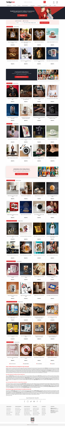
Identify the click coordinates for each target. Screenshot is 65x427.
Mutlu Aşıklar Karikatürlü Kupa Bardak (52, 60)
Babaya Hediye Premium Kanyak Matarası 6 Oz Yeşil (52, 118)
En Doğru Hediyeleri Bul (44, 22)
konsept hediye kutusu (52, 386)
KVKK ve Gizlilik (8, 413)
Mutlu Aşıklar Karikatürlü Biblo (52, 214)
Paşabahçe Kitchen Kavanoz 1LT (52, 357)
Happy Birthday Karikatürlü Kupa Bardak (13, 296)
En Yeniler (14, 5)
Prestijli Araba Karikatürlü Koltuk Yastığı (39, 99)
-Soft (28, 424)
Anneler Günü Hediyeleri (36, 412)
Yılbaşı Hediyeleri (35, 410)
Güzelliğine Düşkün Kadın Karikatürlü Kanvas (25, 139)
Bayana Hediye (44, 409)
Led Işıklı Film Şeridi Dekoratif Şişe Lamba (39, 61)
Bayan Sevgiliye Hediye (27, 413)
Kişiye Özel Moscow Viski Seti (39, 195)
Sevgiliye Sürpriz (17, 413)
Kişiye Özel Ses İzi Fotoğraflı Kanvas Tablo (26, 61)
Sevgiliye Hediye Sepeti (27, 409)
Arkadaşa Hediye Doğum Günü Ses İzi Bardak (12, 277)
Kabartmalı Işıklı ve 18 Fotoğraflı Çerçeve (12, 42)
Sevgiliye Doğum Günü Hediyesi (28, 410)
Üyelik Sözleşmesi (8, 409)
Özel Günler (39, 5)
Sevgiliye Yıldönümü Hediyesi (27, 414)
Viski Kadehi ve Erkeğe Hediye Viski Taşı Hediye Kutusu (26, 99)
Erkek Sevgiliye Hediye (27, 412)
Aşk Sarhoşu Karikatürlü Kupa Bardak (25, 236)
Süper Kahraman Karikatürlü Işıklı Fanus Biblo (13, 118)
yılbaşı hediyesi (37, 378)
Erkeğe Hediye (43, 408)
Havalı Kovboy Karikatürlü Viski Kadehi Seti (12, 236)
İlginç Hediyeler (33, 5)
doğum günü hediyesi (29, 378)
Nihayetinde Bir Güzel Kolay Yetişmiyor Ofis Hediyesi (39, 336)
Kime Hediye (45, 5)
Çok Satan (19, 5)
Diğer (50, 5)
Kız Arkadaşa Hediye (17, 410)
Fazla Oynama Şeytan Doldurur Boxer (52, 98)
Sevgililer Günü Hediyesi (36, 408)
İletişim (55, 5)
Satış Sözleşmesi (8, 410)
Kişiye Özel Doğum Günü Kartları (39, 276)
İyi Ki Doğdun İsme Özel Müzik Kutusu (52, 295)
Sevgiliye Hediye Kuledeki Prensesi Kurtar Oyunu (26, 42)
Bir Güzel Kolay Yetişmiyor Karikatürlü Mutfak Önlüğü (52, 236)
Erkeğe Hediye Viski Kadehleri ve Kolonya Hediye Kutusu (39, 317)
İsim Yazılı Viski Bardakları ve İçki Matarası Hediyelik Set (52, 336)
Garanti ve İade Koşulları (9, 412)
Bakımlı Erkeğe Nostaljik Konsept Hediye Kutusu (12, 317)
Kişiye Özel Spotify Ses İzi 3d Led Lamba (26, 277)
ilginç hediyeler (36, 379)
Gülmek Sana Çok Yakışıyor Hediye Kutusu (13, 336)
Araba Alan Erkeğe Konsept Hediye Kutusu (26, 336)
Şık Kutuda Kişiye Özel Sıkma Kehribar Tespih (39, 118)
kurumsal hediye (24, 386)
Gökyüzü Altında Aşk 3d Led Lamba (26, 214)
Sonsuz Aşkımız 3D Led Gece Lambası (12, 60)
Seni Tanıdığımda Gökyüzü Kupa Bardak (39, 215)
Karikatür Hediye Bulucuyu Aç (21, 76)
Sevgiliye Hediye (9, 5)
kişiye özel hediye (18, 392)
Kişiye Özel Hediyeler (25, 5)
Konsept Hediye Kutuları (27, 408)
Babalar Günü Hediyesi (36, 414)
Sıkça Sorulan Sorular (9, 414)
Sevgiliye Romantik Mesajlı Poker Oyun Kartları (26, 358)
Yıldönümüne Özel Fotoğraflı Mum (26, 195)
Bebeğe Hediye (44, 412)
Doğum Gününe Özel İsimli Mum (39, 295)
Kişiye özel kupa (27, 377)
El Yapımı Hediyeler (17, 412)
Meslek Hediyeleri (17, 414)
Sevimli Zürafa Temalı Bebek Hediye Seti (12, 358)
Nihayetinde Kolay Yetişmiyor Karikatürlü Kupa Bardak (26, 118)
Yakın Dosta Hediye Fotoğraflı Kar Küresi (39, 158)
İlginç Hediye (43, 414)
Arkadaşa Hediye (44, 413)
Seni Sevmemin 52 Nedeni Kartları (39, 357)
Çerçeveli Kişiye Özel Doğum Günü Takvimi (52, 277)
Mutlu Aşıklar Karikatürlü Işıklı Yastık (39, 236)
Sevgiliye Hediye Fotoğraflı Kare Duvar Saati (12, 215)
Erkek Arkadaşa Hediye (18, 409)
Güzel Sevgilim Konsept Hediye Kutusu (52, 317)
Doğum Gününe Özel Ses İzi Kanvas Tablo (26, 296)
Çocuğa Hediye (44, 410)
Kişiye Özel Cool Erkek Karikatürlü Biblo (13, 99)
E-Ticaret (30, 424)
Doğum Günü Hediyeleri (36, 409)
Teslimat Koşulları (8, 408)
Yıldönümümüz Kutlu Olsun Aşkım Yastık (13, 196)
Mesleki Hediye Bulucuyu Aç (22, 173)
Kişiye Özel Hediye (17, 408)
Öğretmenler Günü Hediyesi (36, 413)
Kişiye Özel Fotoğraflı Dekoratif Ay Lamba (52, 196)
